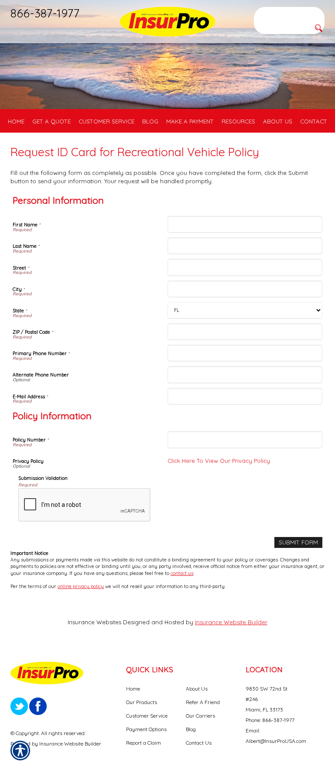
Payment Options (146, 729)
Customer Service (147, 715)
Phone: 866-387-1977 (270, 720)
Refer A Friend (203, 702)
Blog (191, 729)
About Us (197, 688)
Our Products (141, 702)
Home (133, 688)
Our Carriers (200, 715)
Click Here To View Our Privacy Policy (219, 460)
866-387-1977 (44, 13)
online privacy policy (81, 586)
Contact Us (199, 742)
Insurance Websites (94, 622)
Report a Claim (143, 742)
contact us (182, 573)
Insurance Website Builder (231, 622)
